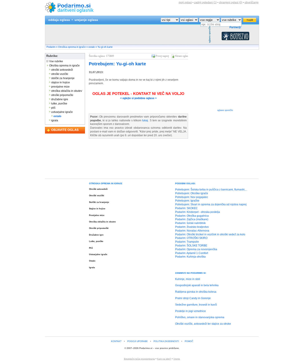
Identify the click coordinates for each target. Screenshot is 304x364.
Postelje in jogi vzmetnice (190, 311)
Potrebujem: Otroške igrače (191, 193)
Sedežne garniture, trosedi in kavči (196, 304)
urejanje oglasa (86, 20)
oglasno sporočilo (225, 110)
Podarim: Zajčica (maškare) (191, 219)
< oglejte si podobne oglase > (138, 98)
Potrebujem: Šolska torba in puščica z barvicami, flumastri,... (211, 189)
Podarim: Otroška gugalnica (192, 215)
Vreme (176, 359)
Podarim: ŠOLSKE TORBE (191, 245)
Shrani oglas (181, 56)
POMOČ (189, 341)
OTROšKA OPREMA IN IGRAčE (105, 183)
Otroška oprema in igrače (72, 47)
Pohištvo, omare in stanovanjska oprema (199, 317)
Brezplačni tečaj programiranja (139, 359)
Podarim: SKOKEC (186, 208)
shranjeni (230, 2)
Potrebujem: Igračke (187, 200)
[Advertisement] (126, 34)
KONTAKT (116, 341)
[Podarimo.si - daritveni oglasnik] (70, 14)
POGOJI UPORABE (137, 341)
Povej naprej (162, 56)
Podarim (51, 47)
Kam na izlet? (164, 359)
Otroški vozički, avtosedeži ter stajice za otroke (203, 323)
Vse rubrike (56, 61)
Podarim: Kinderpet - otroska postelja (197, 212)
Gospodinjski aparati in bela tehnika (197, 285)
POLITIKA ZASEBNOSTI (166, 341)
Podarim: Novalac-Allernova (192, 230)
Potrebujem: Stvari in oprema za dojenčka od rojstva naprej (211, 204)
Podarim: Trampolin (187, 241)
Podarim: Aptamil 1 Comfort (191, 253)
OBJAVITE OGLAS (65, 130)
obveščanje (252, 2)
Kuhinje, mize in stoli (187, 279)
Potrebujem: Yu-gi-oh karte (117, 63)
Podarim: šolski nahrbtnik (190, 223)
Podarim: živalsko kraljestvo (192, 226)
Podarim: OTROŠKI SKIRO (191, 238)
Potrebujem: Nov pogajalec (191, 197)
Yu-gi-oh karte (105, 47)
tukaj (145, 120)
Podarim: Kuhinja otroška (190, 256)
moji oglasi (185, 2)
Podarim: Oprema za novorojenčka (196, 249)
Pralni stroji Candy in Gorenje (193, 298)
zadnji (205, 2)
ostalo (91, 47)
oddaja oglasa (59, 20)
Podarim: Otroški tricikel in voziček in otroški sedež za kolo (210, 234)
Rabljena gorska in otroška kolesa (195, 291)
